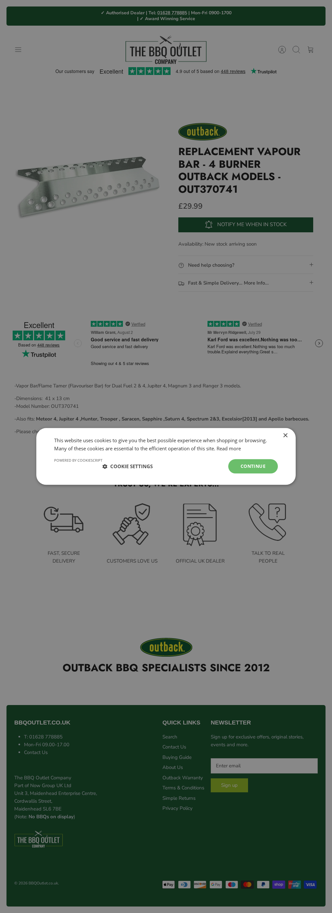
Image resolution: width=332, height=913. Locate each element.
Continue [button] (253, 466)
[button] (127, 466)
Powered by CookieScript (78, 460)
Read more (229, 448)
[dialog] (166, 456)
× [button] (285, 435)
